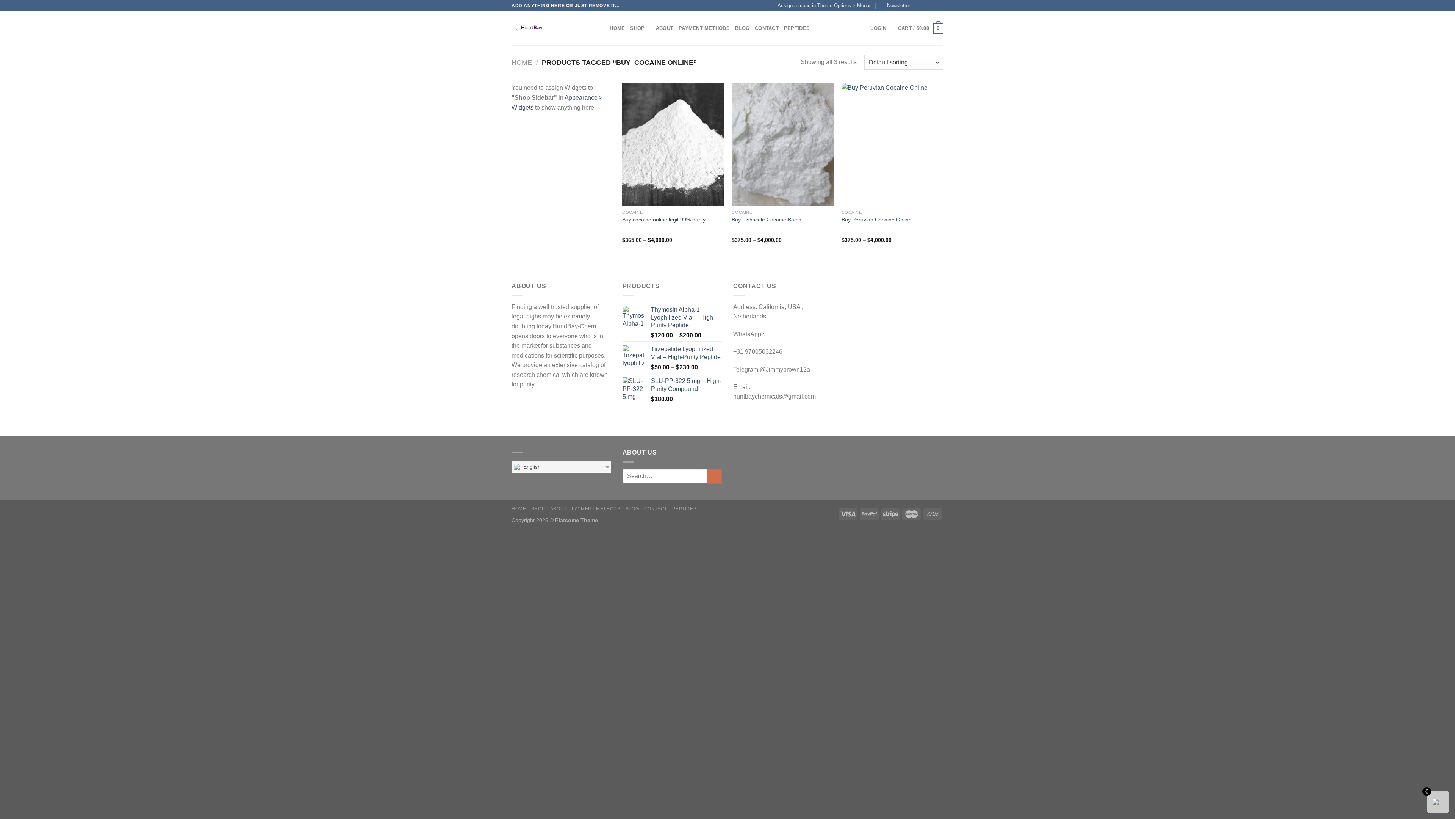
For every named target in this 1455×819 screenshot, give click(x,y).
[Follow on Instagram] (925, 5)
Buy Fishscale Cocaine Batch (766, 220)
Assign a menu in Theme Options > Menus (825, 5)
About (664, 28)
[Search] (601, 28)
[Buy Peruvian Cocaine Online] (893, 144)
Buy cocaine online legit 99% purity (664, 220)
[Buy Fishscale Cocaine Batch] (783, 144)
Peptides (797, 28)
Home (617, 28)
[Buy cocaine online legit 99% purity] (673, 144)
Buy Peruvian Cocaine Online (877, 220)
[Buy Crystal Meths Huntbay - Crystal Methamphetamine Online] (549, 28)
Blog (742, 28)
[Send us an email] (939, 5)
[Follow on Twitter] (932, 5)
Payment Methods (704, 28)
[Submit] (714, 476)
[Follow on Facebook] (918, 5)
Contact (767, 28)
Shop (637, 28)
